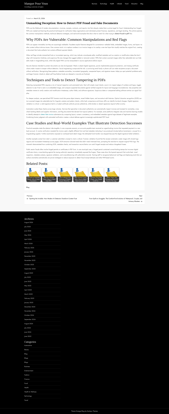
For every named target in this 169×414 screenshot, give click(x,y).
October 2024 (29, 315)
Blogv (26, 362)
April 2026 (28, 239)
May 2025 (27, 286)
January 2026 (28, 252)
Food (26, 383)
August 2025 (28, 273)
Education (134, 4)
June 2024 (27, 332)
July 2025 (27, 277)
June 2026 (27, 231)
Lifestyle (119, 4)
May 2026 (27, 235)
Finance (26, 379)
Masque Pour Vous (36, 3)
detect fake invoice (47, 114)
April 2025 (28, 290)
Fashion (26, 375)
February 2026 (29, 248)
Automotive (28, 345)
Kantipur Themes (92, 411)
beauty (26, 349)
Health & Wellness (30, 392)
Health (112, 4)
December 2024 (29, 307)
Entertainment (28, 371)
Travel (126, 4)
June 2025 (27, 281)
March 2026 (28, 243)
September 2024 (30, 319)
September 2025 (30, 269)
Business (94, 4)
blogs (26, 358)
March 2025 (28, 294)
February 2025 (29, 298)
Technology (103, 4)
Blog (141, 4)
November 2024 (29, 311)
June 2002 (27, 336)
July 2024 (27, 328)
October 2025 (29, 264)
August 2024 (28, 323)
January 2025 (28, 302)
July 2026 (27, 226)
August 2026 (28, 222)
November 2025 (29, 260)
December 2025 (29, 256)
